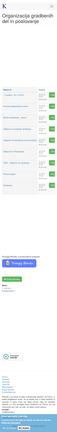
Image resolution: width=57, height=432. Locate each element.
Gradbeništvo (8, 290)
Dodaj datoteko (13, 279)
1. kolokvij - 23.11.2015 (13, 95)
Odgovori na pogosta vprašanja (17, 129)
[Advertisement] (28, 57)
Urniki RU (6, 384)
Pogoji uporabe (8, 389)
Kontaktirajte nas (9, 392)
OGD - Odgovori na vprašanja (16, 162)
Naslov (6, 89)
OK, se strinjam (9, 428)
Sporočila (6, 382)
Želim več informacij (10, 422)
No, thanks (24, 428)
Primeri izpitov (9, 174)
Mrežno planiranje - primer (15, 117)
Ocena (42, 89)
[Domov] (4, 6)
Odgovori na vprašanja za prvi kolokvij (20, 140)
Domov (5, 376)
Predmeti (5, 379)
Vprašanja (7, 185)
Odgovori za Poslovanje (13, 151)
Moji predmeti (7, 387)
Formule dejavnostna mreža (15, 106)
